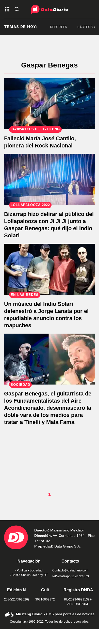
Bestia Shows (21, 575)
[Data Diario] (49, 9)
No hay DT (40, 575)
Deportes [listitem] (55, 27)
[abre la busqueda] (16, 9)
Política (22, 570)
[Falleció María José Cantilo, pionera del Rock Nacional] (49, 103)
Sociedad (36, 570)
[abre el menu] (7, 9)
